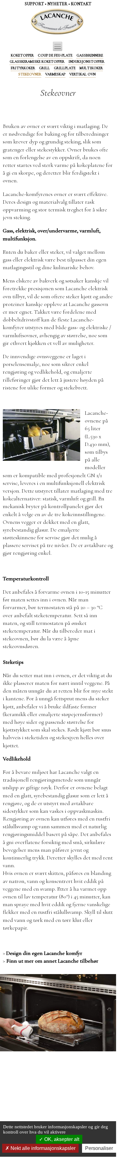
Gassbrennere (89, 55)
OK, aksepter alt (61, 1139)
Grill (44, 68)
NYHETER (57, 3)
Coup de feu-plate (55, 55)
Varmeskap (55, 74)
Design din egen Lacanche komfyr (44, 953)
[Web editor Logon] (32, 21)
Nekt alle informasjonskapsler (42, 1148)
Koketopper (22, 55)
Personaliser (99, 1148)
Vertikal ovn (82, 74)
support (34, 3)
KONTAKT (81, 3)
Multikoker (91, 68)
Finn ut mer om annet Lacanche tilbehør (52, 960)
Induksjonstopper (86, 61)
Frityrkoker (23, 68)
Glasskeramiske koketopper (37, 61)
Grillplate (65, 68)
